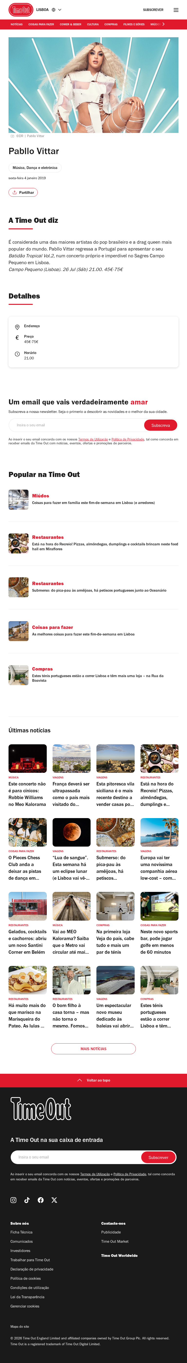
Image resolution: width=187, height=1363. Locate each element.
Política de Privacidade (128, 440)
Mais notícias (94, 1049)
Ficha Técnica (21, 1233)
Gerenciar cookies (24, 1307)
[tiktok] (27, 1200)
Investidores (20, 1251)
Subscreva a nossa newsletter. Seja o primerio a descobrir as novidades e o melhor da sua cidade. (88, 412)
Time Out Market (115, 1242)
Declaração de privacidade (31, 1270)
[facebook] (41, 1200)
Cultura (93, 24)
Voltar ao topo (98, 1081)
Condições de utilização (29, 1288)
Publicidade (111, 1233)
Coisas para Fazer (41, 24)
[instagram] (13, 1200)
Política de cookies (25, 1279)
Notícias (17, 24)
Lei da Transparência (27, 1297)
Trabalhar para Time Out (30, 1260)
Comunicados (21, 1242)
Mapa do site (19, 1327)
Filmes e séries (134, 24)
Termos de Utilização (93, 440)
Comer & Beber (70, 24)
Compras (111, 24)
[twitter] (54, 1200)
